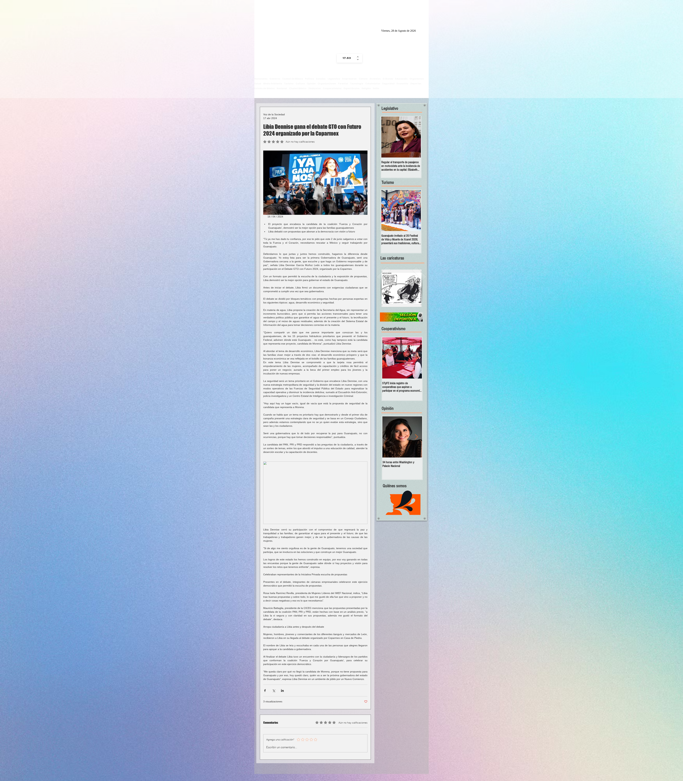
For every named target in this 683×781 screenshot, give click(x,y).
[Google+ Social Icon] (367, 30)
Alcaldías (375, 78)
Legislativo (334, 78)
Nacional (282, 88)
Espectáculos (351, 88)
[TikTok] (340, 30)
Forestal (343, 83)
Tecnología (356, 83)
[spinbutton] (347, 58)
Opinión (311, 83)
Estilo (376, 88)
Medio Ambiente (272, 83)
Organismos (416, 78)
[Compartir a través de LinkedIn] (282, 690)
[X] (360, 30)
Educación (401, 78)
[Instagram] (347, 30)
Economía (402, 83)
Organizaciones (327, 83)
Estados (320, 78)
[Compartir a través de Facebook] (265, 690)
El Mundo (388, 78)
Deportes (415, 83)
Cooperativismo (332, 88)
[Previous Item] (387, 137)
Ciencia (363, 78)
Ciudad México (297, 88)
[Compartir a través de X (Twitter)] (273, 690)
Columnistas (372, 83)
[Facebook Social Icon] (353, 30)
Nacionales (260, 78)
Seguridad (388, 83)
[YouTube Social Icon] (374, 30)
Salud (257, 83)
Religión (366, 88)
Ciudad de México (292, 78)
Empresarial (349, 78)
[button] (402, 288)
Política (309, 78)
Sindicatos (314, 88)
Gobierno (274, 78)
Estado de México (264, 88)
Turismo (288, 83)
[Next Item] (415, 210)
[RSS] (333, 30)
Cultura (300, 83)
